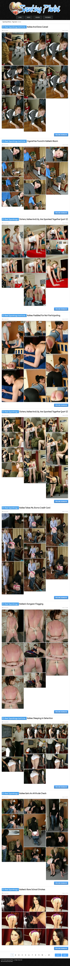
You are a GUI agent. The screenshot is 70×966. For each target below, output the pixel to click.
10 (42, 955)
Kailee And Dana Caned (37, 27)
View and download (61, 135)
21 (49, 955)
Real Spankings (11, 219)
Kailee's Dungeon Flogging (31, 604)
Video (28, 17)
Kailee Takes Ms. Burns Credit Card (34, 507)
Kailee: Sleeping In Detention (40, 718)
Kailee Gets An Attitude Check (32, 793)
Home (20, 17)
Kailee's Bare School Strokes (32, 889)
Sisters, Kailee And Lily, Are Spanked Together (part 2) (43, 219)
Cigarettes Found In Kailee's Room (42, 141)
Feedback (48, 17)
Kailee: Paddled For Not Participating (43, 315)
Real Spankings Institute (15, 27)
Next (65, 955)
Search (38, 17)
